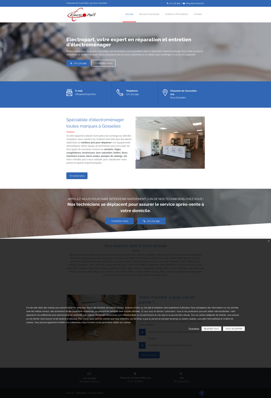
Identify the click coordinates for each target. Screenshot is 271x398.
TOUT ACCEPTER (233, 328)
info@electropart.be (85, 94)
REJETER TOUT (211, 328)
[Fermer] (268, 241)
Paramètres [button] (194, 328)
